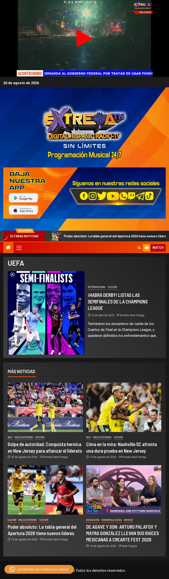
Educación (92, 520)
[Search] (139, 247)
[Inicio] (8, 248)
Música (128, 520)
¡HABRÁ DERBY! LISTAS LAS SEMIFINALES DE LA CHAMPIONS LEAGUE (118, 301)
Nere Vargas (129, 546)
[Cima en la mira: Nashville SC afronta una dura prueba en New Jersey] (124, 407)
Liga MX (12, 520)
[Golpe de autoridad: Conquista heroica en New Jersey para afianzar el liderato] (45, 407)
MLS (10, 437)
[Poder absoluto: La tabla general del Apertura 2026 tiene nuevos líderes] (45, 490)
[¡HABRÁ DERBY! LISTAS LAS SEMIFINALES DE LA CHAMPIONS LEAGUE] (46, 313)
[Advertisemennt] (84, 193)
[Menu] (18, 247)
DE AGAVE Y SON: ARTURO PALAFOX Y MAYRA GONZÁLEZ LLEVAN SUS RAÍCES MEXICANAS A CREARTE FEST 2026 (122, 533)
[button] (18, 247)
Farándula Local (111, 520)
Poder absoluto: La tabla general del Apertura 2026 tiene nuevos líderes (91, 236)
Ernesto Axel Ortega (132, 315)
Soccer (112, 287)
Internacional (97, 287)
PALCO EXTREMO (24, 437)
